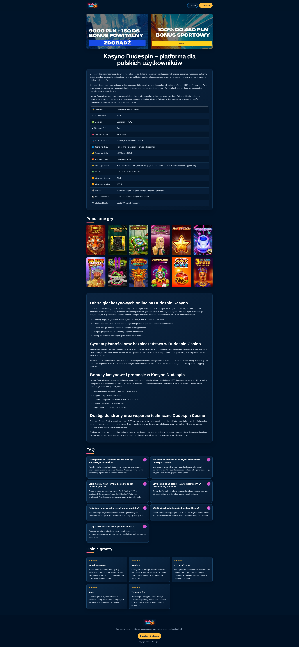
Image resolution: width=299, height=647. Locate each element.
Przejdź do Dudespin (149, 636)
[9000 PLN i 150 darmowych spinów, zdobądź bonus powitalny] (117, 31)
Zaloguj (193, 5)
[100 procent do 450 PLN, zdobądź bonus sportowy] (182, 31)
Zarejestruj (205, 5)
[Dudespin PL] (92, 5)
